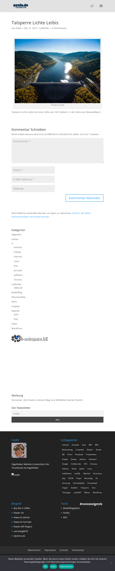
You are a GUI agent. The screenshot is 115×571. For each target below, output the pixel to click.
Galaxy (74, 459)
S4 (97, 478)
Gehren (83, 459)
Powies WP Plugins (23, 526)
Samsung (66, 483)
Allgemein (17, 234)
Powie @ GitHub (22, 517)
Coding (17, 251)
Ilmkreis (65, 468)
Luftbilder (44, 28)
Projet (78, 478)
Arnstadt (75, 445)
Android (18, 247)
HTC (85, 464)
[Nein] (111, 563)
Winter (87, 492)
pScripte (18, 270)
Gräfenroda (76, 464)
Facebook (79, 454)
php (16, 265)
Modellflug (17, 292)
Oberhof (86, 473)
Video (14, 323)
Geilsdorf (92, 459)
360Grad (18, 287)
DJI (63, 454)
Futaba (65, 459)
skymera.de (19, 535)
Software (18, 275)
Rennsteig (88, 478)
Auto (16, 314)
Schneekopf (92, 483)
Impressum (50, 550)
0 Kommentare (59, 28)
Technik (18, 279)
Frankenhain (91, 454)
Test (93, 487)
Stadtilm (74, 487)
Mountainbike (18, 297)
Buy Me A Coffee (22, 508)
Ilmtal (74, 468)
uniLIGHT (77, 492)
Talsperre (85, 487)
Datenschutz (34, 550)
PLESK (70, 478)
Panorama (97, 473)
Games (15, 239)
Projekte (16, 306)
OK (45, 566)
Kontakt (64, 550)
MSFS (14, 301)
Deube (98, 449)
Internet (18, 256)
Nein (53, 566)
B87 (90, 445)
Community (78, 550)
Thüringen (66, 492)
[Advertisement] (57, 369)
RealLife (15, 310)
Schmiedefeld (78, 483)
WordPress (17, 328)
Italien (81, 468)
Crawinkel (80, 449)
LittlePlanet (66, 473)
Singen (65, 487)
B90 (96, 445)
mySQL (77, 473)
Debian (90, 449)
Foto (16, 319)
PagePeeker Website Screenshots (28, 464)
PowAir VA (19, 512)
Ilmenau (93, 464)
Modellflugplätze (71, 508)
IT (12, 243)
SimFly (66, 512)
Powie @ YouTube (22, 521)
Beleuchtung (67, 449)
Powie (19, 28)
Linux (16, 261)
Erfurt (69, 454)
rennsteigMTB (21, 531)
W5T (65, 517)
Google (65, 464)
